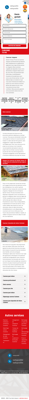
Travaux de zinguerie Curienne (15, 329)
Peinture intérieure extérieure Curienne (6, 322)
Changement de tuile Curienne (6, 336)
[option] (4, 100)
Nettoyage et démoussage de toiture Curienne (25, 331)
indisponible (14, 6)
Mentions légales (23, 398)
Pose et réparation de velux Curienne (24, 340)
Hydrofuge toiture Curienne (6, 329)
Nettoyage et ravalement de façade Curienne (15, 338)
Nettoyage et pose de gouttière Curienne (24, 322)
